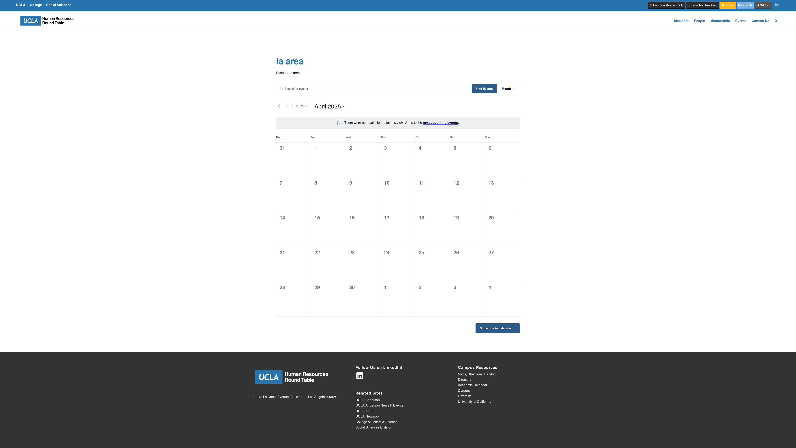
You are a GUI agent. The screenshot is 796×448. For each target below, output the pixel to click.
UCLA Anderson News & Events (379, 405)
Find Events (484, 88)
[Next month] (286, 106)
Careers (464, 390)
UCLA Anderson (368, 399)
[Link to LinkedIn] (777, 5)
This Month (302, 106)
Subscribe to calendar (495, 328)
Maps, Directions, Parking (477, 374)
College (36, 4)
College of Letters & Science (376, 421)
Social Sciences (58, 4)
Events (281, 73)
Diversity (464, 395)
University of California (474, 401)
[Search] (776, 20)
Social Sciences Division (374, 427)
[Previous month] (278, 106)
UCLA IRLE (364, 410)
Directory (464, 379)
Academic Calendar (472, 384)
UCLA (20, 4)
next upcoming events (440, 122)
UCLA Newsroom (368, 416)
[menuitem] (22, 5)
